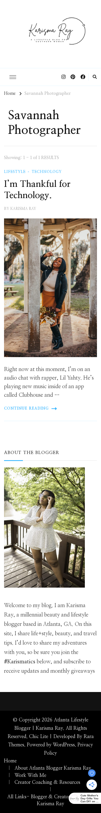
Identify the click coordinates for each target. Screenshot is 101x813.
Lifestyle (15, 172)
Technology (47, 172)
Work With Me (30, 775)
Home (10, 761)
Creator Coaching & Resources (47, 782)
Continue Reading (26, 408)
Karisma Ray (23, 209)
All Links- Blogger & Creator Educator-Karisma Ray (50, 801)
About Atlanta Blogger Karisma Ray (53, 768)
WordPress (64, 745)
